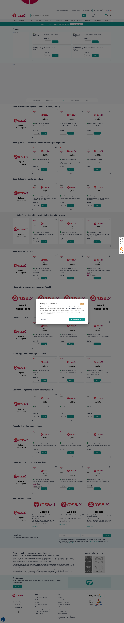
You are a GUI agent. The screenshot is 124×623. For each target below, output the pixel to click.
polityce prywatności (71, 308)
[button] (81, 303)
